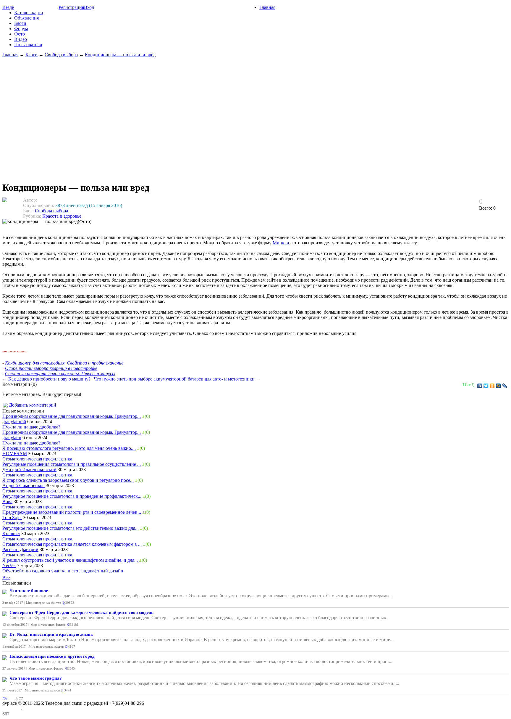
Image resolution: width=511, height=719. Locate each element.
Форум (21, 28)
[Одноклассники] (492, 386)
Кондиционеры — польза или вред (120, 54)
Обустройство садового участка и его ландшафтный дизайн (62, 570)
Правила (11, 708)
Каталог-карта (28, 12)
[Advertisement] (255, 116)
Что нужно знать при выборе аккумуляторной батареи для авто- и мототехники (174, 378)
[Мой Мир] (498, 386)
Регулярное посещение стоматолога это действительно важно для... (70, 528)
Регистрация (71, 7)
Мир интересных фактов (43, 602)
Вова (7, 501)
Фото (19, 33)
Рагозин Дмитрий (20, 549)
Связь (29, 708)
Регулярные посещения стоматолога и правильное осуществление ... (71, 464)
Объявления (26, 17)
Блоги (20, 23)
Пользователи (28, 44)
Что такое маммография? (35, 678)
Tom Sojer (12, 517)
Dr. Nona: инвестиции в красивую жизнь (51, 634)
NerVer (9, 565)
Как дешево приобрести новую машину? (49, 378)
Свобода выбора (61, 54)
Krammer (11, 533)
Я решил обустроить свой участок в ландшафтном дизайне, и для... (70, 560)
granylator (11, 437)
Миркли (281, 242)
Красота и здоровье (61, 216)
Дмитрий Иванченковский (29, 469)
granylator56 (14, 421)
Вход (89, 7)
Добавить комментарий (32, 404)
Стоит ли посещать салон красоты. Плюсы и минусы (60, 373)
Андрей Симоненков (23, 485)
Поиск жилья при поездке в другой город (52, 656)
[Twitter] (486, 386)
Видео (20, 39)
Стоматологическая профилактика (37, 458)
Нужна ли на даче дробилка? (31, 426)
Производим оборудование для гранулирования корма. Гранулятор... (71, 416)
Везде (8, 7)
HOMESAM (14, 453)
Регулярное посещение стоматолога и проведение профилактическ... (71, 496)
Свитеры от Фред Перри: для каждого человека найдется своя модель (81, 612)
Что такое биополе (28, 590)
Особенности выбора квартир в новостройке (51, 368)
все (19, 697)
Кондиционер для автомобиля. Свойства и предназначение (64, 362)
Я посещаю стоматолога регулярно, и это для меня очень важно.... (69, 448)
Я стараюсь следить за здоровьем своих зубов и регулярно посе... (68, 480)
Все (6, 577)
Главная (267, 7)
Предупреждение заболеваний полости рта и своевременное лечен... (71, 512)
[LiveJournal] (505, 386)
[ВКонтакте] (480, 386)
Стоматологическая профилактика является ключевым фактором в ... (72, 544)
